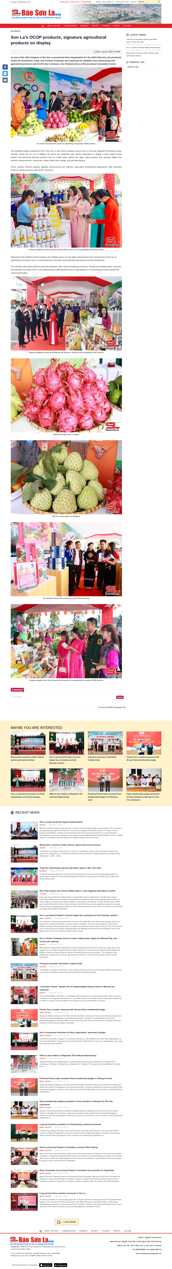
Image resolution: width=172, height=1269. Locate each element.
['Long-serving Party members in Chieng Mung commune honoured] (24, 1133)
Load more (69, 1222)
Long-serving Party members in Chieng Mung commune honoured (70, 1124)
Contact (133, 2)
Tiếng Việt (64, 2)
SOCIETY (95, 26)
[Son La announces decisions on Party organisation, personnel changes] (28, 780)
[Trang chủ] (41, 1231)
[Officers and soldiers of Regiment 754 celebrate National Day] (66, 780)
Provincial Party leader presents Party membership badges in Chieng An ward (104, 797)
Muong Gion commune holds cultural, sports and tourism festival (27, 758)
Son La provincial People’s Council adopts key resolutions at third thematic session (64, 760)
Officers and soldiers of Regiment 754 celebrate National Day (65, 795)
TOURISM (106, 26)
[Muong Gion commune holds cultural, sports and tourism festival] (28, 743)
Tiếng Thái (74, 2)
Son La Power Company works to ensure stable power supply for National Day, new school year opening (78, 940)
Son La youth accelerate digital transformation (143, 47)
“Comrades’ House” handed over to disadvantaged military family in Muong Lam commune (77, 988)
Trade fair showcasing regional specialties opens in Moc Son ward (70, 868)
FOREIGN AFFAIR (70, 26)
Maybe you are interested (36, 728)
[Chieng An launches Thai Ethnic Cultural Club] (105, 743)
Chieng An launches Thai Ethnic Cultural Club (102, 758)
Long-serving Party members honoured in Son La (62, 1193)
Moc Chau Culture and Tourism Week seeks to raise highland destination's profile (77, 891)
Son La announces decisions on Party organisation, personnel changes (28, 795)
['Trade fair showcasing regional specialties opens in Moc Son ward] (24, 876)
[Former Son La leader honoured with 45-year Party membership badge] (143, 743)
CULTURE (126, 26)
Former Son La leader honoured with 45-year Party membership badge (142, 758)
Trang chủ (43, 26)
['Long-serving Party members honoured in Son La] (24, 1202)
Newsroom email (122, 2)
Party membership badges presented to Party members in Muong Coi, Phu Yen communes (142, 797)
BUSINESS (84, 26)
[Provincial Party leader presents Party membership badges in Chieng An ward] (105, 780)
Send (120, 697)
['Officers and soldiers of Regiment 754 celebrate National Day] (24, 1064)
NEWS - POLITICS (53, 26)
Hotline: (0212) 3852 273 (105, 2)
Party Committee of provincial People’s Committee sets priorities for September (77, 1170)
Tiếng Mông (86, 2)
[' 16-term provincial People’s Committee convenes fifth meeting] (24, 1156)
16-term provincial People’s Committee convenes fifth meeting (69, 1147)
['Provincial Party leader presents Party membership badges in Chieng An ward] (24, 1087)
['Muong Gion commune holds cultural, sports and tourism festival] (24, 853)
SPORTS (116, 26)
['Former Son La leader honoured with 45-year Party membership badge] (24, 1018)
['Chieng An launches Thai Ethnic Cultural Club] (24, 972)
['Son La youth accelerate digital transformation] (24, 830)
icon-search (159, 1)
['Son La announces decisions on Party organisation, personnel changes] (24, 1041)
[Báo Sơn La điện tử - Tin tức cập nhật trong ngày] (37, 13)
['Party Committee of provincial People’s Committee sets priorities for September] (24, 1179)
